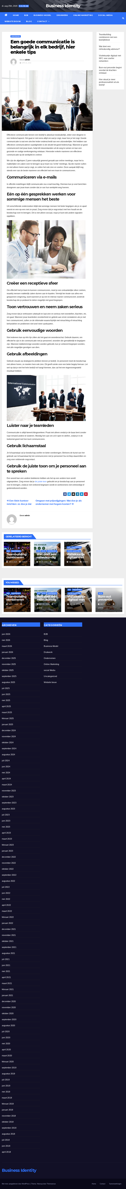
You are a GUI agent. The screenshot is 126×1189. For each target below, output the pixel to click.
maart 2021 (7, 983)
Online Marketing (83, 15)
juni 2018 (6, 1146)
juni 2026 (6, 634)
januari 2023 (7, 851)
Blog (29, 21)
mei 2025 (6, 700)
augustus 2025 (8, 682)
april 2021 (6, 977)
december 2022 (9, 857)
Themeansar (51, 1184)
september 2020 (9, 1019)
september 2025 (9, 676)
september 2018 (9, 1128)
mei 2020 (6, 1044)
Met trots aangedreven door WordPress (16, 1184)
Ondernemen (15, 36)
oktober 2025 (8, 670)
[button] (123, 18)
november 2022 (9, 863)
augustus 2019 (8, 1074)
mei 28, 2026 (75, 604)
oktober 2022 (8, 869)
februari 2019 (8, 1104)
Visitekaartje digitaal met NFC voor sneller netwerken (110, 58)
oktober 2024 (8, 742)
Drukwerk (62, 15)
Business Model (42, 15)
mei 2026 (6, 640)
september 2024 (9, 748)
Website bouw (13, 21)
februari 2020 (8, 1062)
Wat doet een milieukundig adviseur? (46, 557)
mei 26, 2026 (105, 604)
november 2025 (9, 664)
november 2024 (9, 736)
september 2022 (9, 875)
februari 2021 (8, 989)
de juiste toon (41, 481)
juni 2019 (6, 1086)
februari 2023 (8, 845)
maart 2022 (7, 911)
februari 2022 (8, 917)
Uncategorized (50, 676)
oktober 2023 (8, 797)
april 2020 (6, 1050)
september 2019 (9, 1068)
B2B (26, 15)
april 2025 (6, 706)
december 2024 (9, 730)
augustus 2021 (8, 953)
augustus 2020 (8, 1025)
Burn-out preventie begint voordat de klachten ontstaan (110, 70)
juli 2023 (6, 815)
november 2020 (9, 1007)
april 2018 (6, 1152)
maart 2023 (7, 839)
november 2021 (9, 935)
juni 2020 (6, 1038)
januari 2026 (7, 652)
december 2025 (9, 658)
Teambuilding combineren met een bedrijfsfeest (16, 558)
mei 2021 (6, 971)
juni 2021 (6, 965)
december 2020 (9, 1001)
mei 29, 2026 (44, 604)
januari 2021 (7, 995)
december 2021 (9, 929)
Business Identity (63, 5)
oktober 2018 (8, 1122)
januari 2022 (7, 923)
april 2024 (6, 779)
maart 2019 (7, 1098)
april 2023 (6, 833)
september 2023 (9, 803)
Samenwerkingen (115, 1184)
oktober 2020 (8, 1013)
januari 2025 (7, 724)
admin (27, 60)
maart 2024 (7, 785)
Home (16, 15)
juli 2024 (6, 761)
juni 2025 (6, 694)
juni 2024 (6, 767)
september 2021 (9, 947)
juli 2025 (6, 688)
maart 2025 (7, 712)
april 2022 (6, 905)
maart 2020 (7, 1056)
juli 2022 (6, 887)
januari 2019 (7, 1110)
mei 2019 (6, 1092)
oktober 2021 (8, 941)
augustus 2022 (8, 881)
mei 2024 (6, 773)
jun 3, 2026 (13, 604)
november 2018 (9, 1116)
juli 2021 (6, 959)
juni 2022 (6, 893)
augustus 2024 (8, 755)
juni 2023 (6, 821)
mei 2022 (6, 899)
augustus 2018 (8, 1134)
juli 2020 (6, 1031)
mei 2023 (6, 827)
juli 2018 (6, 1140)
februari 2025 (8, 718)
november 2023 (9, 791)
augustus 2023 (8, 809)
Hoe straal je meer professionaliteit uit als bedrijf (109, 82)
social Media (105, 15)
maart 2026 (7, 646)
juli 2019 (6, 1080)
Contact (42, 21)
